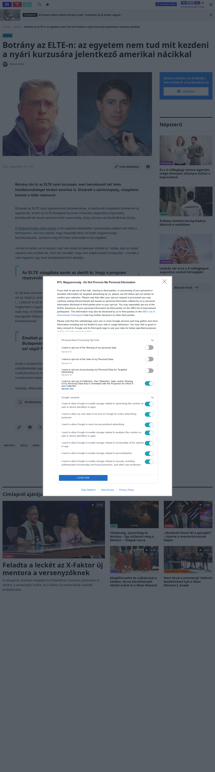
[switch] (149, 347)
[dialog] (107, 386)
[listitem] (107, 340)
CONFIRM (83, 478)
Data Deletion (88, 489)
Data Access (107, 489)
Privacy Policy (126, 489)
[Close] (165, 282)
